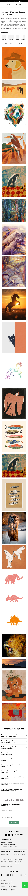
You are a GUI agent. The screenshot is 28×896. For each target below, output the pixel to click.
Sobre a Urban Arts (5, 854)
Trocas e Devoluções (19, 857)
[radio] (11, 44)
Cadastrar (14, 822)
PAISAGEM (11, 39)
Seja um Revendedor (6, 864)
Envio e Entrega (18, 859)
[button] (4, 44)
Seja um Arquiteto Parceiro (7, 861)
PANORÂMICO (23, 39)
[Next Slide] (25, 1)
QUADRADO (4, 39)
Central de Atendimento (19, 854)
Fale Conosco (17, 864)
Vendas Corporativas (6, 859)
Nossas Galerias (5, 857)
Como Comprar (17, 861)
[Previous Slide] (3, 1)
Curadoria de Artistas (6, 866)
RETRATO (17, 39)
